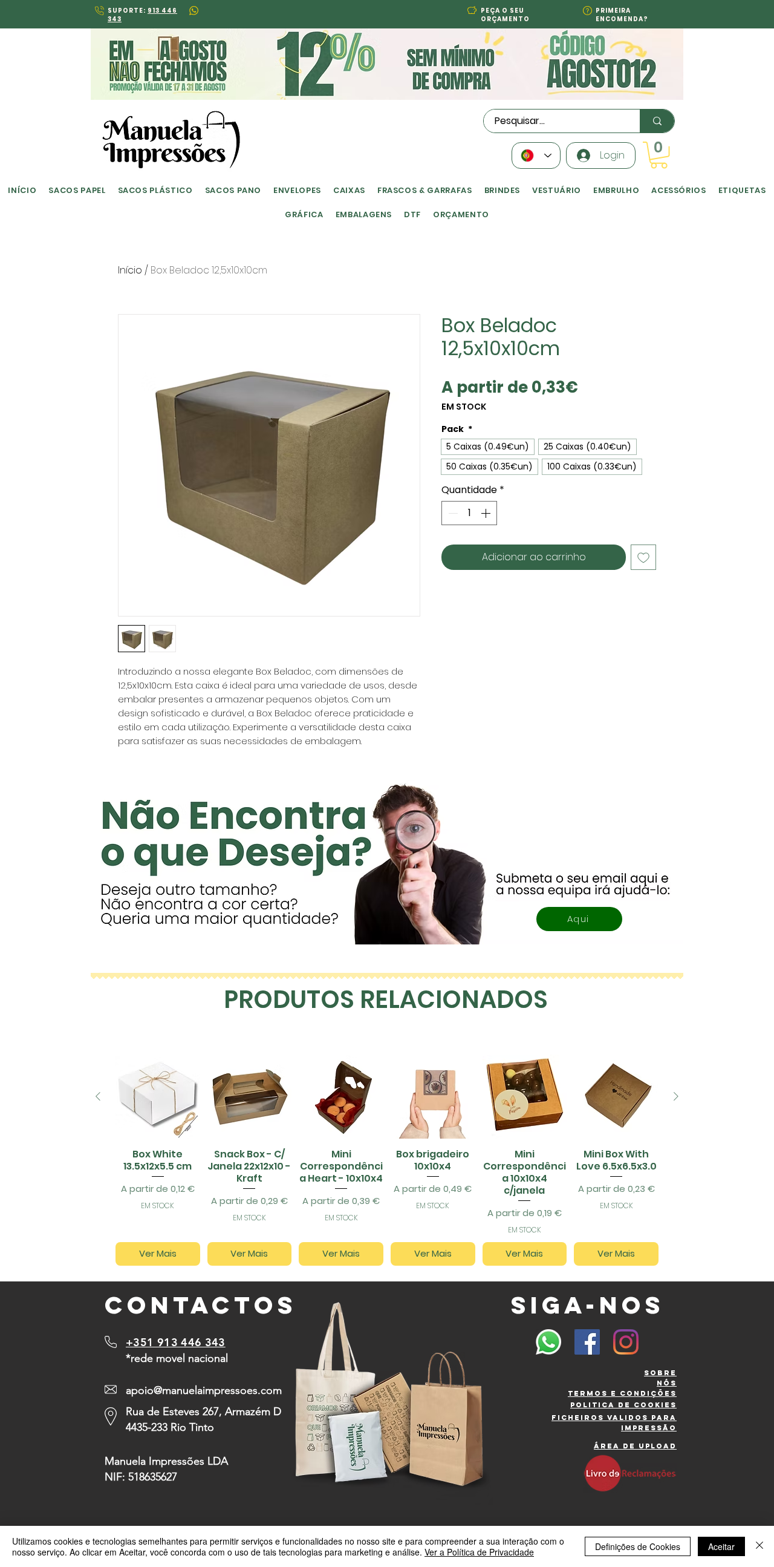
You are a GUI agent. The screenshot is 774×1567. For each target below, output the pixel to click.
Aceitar (721, 1546)
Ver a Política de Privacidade (479, 1552)
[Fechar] (759, 1546)
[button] (266, 661)
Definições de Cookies (637, 1546)
